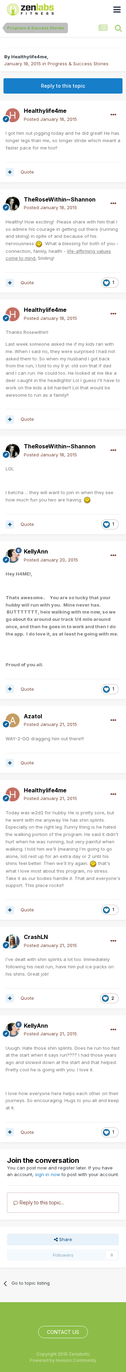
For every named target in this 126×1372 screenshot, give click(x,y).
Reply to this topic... (41, 1202)
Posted (50, 119)
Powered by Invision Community (63, 1360)
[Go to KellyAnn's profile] (13, 556)
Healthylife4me (29, 56)
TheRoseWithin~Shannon (60, 199)
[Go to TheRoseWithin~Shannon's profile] (13, 204)
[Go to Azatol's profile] (13, 720)
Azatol (33, 716)
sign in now (47, 1174)
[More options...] (113, 115)
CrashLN (36, 936)
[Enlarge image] (38, 243)
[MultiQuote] (10, 172)
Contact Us (63, 1332)
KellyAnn (36, 551)
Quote (27, 172)
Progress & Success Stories (78, 63)
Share (65, 1239)
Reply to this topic (63, 86)
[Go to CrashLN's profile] (13, 941)
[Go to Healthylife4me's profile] (13, 115)
